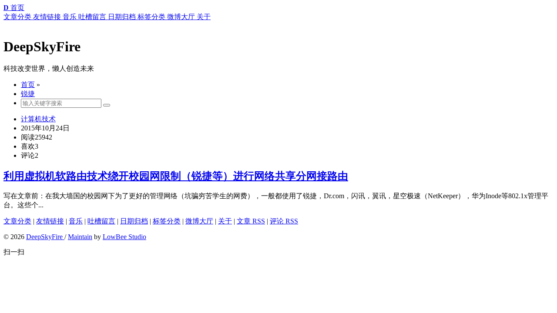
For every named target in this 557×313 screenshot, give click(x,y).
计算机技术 (38, 119)
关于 (225, 221)
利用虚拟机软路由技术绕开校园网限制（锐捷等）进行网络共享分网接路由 (175, 176)
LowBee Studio (124, 236)
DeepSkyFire (45, 236)
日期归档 (134, 221)
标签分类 (167, 221)
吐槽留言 (101, 221)
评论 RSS (284, 221)
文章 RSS (251, 221)
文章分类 (17, 221)
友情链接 (50, 221)
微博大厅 (199, 221)
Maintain (80, 236)
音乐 (76, 221)
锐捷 (28, 93)
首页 (28, 84)
